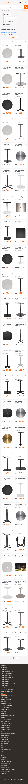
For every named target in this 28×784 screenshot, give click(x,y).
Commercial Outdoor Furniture (6, 681)
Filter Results (24, 10)
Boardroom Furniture (5, 707)
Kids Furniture (3, 757)
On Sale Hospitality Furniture (6, 667)
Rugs (2, 747)
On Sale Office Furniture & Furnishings (8, 695)
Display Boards (3, 711)
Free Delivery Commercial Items (7, 691)
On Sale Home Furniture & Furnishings (8, 733)
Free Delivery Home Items (5, 771)
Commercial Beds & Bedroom (6, 675)
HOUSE (2, 731)
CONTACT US (5, 779)
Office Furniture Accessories (6, 727)
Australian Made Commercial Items (7, 689)
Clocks (2, 751)
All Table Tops (4, 32)
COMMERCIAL (3, 665)
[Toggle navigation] (1, 2)
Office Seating (3, 701)
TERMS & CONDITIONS (19, 779)
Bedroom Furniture (4, 739)
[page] (20, 658)
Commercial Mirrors (4, 685)
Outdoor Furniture (4, 743)
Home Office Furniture (5, 741)
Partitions (3, 687)
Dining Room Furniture (5, 737)
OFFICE (2, 693)
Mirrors (2, 755)
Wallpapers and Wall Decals (6, 749)
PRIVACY (4, 781)
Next (20, 38)
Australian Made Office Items (6, 719)
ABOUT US (10, 779)
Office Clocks (3, 717)
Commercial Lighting (5, 679)
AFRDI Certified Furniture (5, 729)
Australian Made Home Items (6, 761)
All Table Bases (12, 32)
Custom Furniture (4, 773)
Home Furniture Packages (5, 763)
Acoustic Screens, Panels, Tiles (6, 723)
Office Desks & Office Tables (6, 699)
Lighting (2, 745)
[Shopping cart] (26, 2)
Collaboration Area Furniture (6, 705)
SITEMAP (8, 781)
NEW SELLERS (13, 781)
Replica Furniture (4, 759)
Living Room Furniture (5, 735)
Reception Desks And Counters (6, 673)
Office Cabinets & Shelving (6, 703)
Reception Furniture (4, 697)
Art (1, 753)
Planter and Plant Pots (5, 767)
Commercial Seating (4, 669)
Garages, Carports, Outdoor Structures (8, 769)
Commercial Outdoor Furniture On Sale (8, 683)
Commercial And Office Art (6, 725)
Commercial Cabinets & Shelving (7, 677)
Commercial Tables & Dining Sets (7, 671)
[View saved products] (23, 3)
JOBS (14, 779)
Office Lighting (3, 713)
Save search (7, 24)
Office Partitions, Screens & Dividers (7, 715)
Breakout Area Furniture (5, 709)
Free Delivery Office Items (5, 721)
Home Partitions (4, 765)
